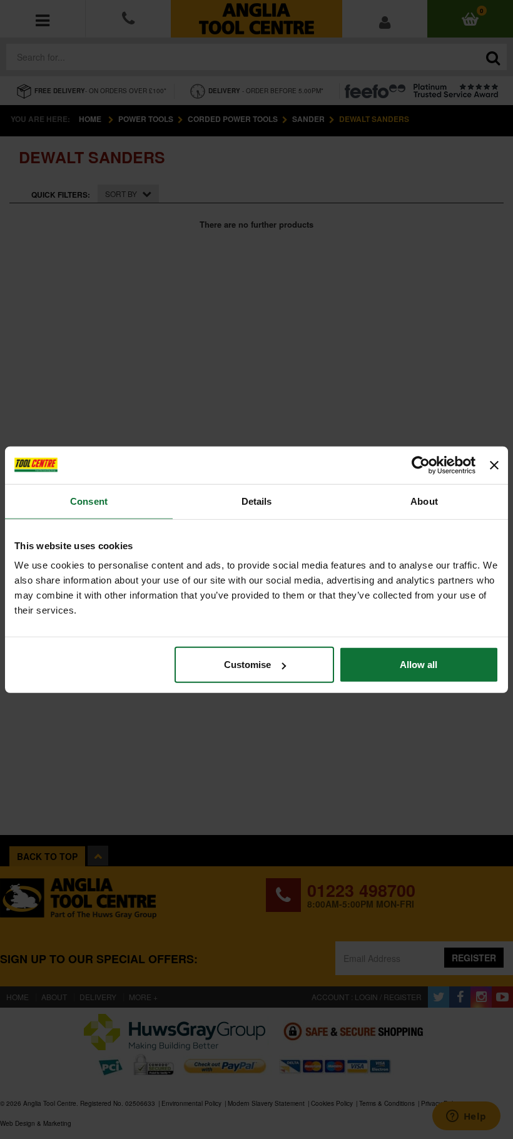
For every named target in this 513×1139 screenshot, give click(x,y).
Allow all (418, 664)
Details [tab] (256, 500)
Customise (247, 664)
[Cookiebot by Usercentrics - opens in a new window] (420, 464)
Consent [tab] (89, 500)
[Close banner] (494, 464)
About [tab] (424, 500)
